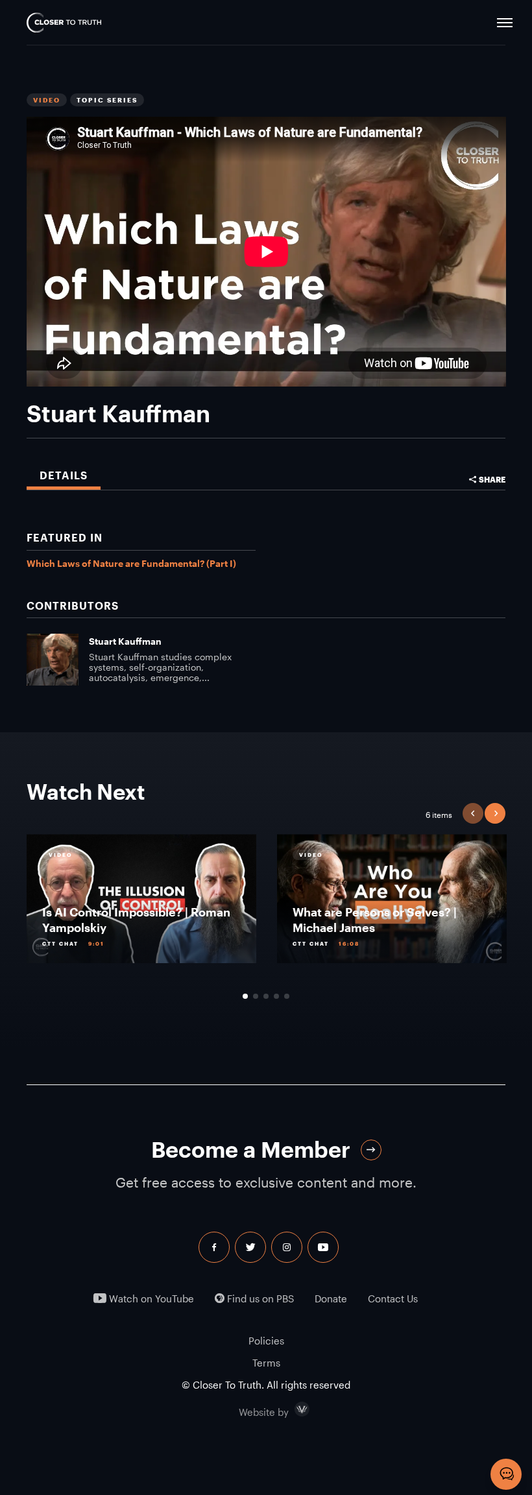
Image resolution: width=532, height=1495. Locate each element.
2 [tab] (255, 996)
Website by (291, 1409)
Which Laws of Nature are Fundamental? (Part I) (131, 563)
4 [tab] (276, 996)
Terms (266, 1363)
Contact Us (393, 1298)
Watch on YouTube (150, 1298)
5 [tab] (286, 996)
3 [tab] (266, 996)
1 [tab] (245, 996)
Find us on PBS (259, 1298)
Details (64, 475)
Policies (266, 1340)
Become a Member (250, 1149)
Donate (331, 1298)
